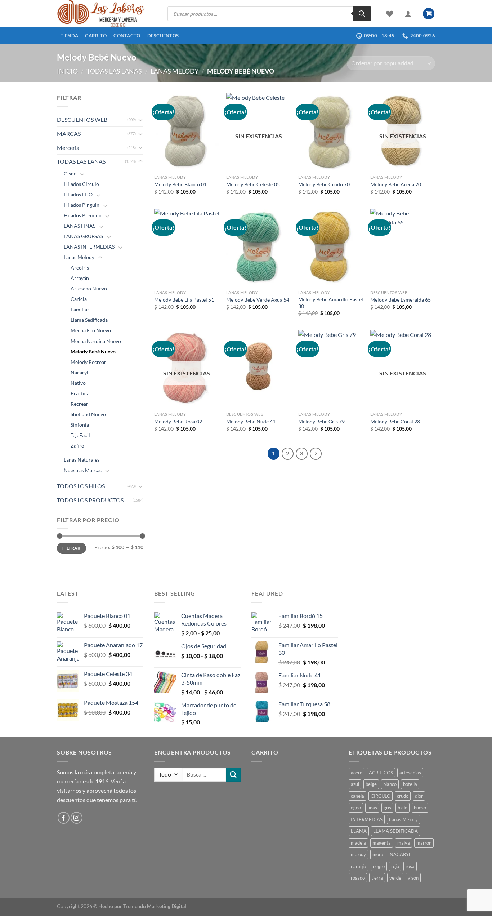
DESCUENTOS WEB (82, 119)
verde (395, 878)
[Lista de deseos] (389, 14)
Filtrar (71, 548)
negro (379, 866)
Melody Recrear (88, 362)
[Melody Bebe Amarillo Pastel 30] (330, 247)
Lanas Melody (174, 71)
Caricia (79, 299)
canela (357, 796)
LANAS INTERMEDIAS (89, 247)
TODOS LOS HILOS (81, 486)
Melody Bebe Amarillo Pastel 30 (330, 302)
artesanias (410, 772)
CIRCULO (380, 796)
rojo (395, 866)
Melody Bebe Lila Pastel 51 (184, 300)
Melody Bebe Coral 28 (395, 421)
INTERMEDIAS (367, 819)
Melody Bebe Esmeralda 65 (400, 300)
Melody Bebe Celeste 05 (253, 184)
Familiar (80, 309)
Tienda (70, 36)
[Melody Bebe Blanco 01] (186, 132)
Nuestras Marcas (83, 470)
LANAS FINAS (79, 226)
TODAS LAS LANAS (114, 71)
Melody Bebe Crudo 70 (324, 184)
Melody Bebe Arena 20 (395, 184)
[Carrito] (428, 14)
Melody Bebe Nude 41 (251, 421)
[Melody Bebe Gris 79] (330, 369)
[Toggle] (140, 119)
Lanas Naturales (81, 460)
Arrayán (80, 278)
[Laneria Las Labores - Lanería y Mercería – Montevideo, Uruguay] (107, 13)
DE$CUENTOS (163, 36)
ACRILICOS (381, 772)
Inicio (67, 71)
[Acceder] (408, 14)
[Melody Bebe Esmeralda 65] (402, 247)
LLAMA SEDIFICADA (395, 831)
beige (371, 784)
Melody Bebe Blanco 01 (180, 184)
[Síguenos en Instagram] (76, 818)
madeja (358, 843)
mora (377, 854)
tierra (377, 878)
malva (403, 843)
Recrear (79, 404)
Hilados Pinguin (81, 205)
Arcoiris (80, 267)
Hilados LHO (78, 194)
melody (358, 854)
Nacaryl (79, 372)
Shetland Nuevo (88, 414)
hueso (420, 807)
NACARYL (400, 854)
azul (355, 784)
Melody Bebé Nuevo (93, 351)
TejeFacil (80, 435)
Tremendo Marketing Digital (154, 906)
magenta (381, 843)
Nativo (78, 383)
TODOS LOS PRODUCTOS (90, 500)
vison (413, 878)
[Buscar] (362, 13)
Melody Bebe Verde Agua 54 (257, 300)
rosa (410, 866)
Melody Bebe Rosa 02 (178, 421)
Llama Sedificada (89, 320)
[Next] (316, 454)
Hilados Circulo (81, 184)
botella (410, 784)
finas (372, 807)
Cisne (70, 173)
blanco (390, 784)
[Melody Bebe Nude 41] (258, 369)
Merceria (68, 147)
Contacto (126, 36)
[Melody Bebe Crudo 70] (330, 132)
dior (419, 796)
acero (356, 772)
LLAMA (359, 831)
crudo (402, 796)
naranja (358, 866)
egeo (356, 807)
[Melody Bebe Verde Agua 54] (258, 247)
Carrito (96, 36)
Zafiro (77, 446)
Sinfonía (80, 425)
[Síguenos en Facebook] (64, 818)
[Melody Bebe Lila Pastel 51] (186, 247)
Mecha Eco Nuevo (91, 330)
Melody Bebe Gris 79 (321, 421)
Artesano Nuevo (89, 288)
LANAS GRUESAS (83, 236)
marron (423, 843)
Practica (80, 393)
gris (387, 807)
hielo (402, 807)
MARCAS (69, 133)
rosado (358, 878)
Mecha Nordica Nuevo (96, 341)
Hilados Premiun (83, 215)
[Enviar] (233, 775)
